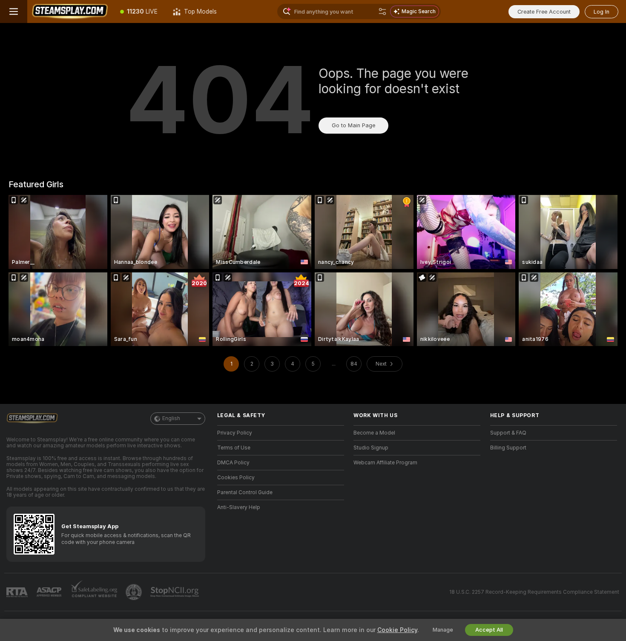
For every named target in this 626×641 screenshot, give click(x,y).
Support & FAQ (508, 433)
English (171, 418)
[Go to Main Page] (69, 11)
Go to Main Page (353, 125)
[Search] (382, 11)
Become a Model (374, 433)
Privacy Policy (234, 433)
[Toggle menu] (13, 11)
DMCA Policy (233, 463)
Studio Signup (370, 448)
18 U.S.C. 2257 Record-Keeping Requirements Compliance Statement (534, 592)
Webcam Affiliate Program (385, 463)
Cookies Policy (236, 478)
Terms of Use (233, 448)
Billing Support (508, 448)
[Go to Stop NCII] (175, 592)
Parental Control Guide (245, 492)
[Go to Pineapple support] (135, 592)
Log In (601, 12)
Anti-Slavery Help (238, 507)
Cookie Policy (397, 630)
